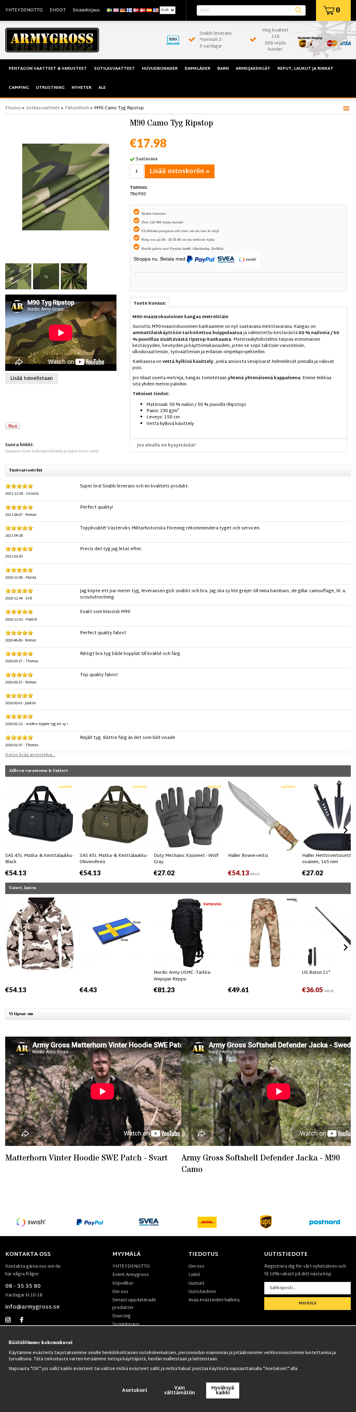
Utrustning (50, 88)
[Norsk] (136, 10)
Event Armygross (130, 1275)
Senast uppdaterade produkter (134, 1304)
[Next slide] (345, 830)
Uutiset (196, 1283)
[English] (116, 10)
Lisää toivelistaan (31, 378)
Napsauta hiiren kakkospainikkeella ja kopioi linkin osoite (51, 451)
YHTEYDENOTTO (24, 10)
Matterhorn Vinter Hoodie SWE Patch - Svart (86, 1158)
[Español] (149, 10)
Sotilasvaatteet (114, 69)
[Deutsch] (123, 10)
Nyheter (81, 88)
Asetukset (134, 1390)
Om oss (120, 1292)
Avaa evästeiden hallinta (214, 1300)
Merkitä (307, 1303)
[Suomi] (129, 10)
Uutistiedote (202, 1292)
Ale (102, 88)
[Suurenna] (65, 187)
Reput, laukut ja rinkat (305, 69)
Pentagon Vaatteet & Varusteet (48, 69)
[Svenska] (109, 10)
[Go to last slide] (10, 830)
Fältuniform (77, 108)
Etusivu (13, 108)
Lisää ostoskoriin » (179, 171)
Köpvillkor (123, 1283)
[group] (40, 828)
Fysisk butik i (182, 248)
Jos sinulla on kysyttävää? (166, 445)
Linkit (194, 1275)
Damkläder (197, 69)
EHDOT (58, 10)
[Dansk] (142, 10)
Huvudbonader (160, 69)
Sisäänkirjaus (86, 10)
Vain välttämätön (179, 1390)
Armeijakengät (253, 69)
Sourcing (121, 1316)
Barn (223, 69)
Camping (19, 88)
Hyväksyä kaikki (222, 1390)
